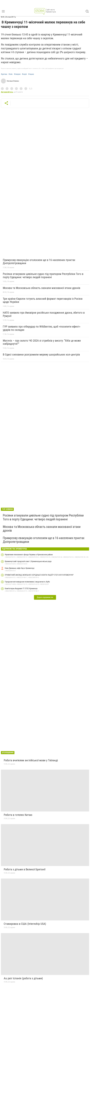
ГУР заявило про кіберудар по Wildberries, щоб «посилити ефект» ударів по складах (41, 328)
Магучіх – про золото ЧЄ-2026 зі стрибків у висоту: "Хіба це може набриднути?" (42, 342)
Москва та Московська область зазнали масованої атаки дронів (41, 288)
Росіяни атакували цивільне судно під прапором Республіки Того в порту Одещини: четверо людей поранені (43, 275)
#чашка (31, 74)
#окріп (24, 74)
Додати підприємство (45, 597)
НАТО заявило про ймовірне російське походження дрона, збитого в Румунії (44, 314)
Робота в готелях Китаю (18, 815)
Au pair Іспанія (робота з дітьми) (23, 978)
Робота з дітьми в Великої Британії (24, 869)
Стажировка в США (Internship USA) (25, 923)
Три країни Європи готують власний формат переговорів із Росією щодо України (42, 300)
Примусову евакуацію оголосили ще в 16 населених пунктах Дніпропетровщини (39, 261)
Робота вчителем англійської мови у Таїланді (31, 760)
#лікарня (17, 74)
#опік (11, 74)
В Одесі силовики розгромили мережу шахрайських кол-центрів (41, 354)
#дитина (4, 74)
